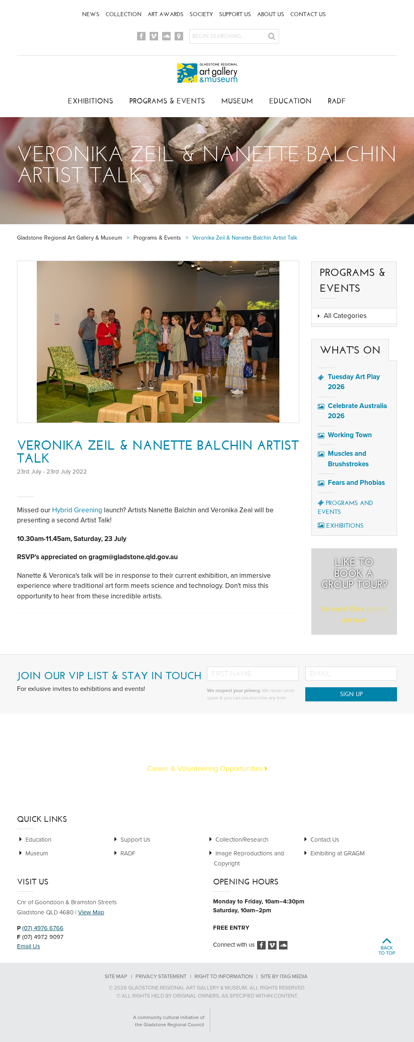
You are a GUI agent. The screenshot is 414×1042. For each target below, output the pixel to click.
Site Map (116, 976)
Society (201, 14)
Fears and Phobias (356, 482)
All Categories (345, 316)
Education (290, 101)
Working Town (350, 435)
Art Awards (166, 14)
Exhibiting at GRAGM (337, 853)
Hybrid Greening (77, 510)
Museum (237, 101)
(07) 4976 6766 (42, 928)
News (90, 14)
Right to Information (223, 976)
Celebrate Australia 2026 (357, 411)
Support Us (235, 14)
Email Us (28, 946)
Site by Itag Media (284, 976)
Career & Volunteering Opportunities (206, 768)
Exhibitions (90, 101)
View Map (91, 912)
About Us (270, 14)
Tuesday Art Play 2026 (354, 382)
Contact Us (308, 14)
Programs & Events (167, 101)
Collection (124, 14)
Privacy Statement (160, 976)
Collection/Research (241, 839)
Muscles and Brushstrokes (348, 458)
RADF (337, 101)
